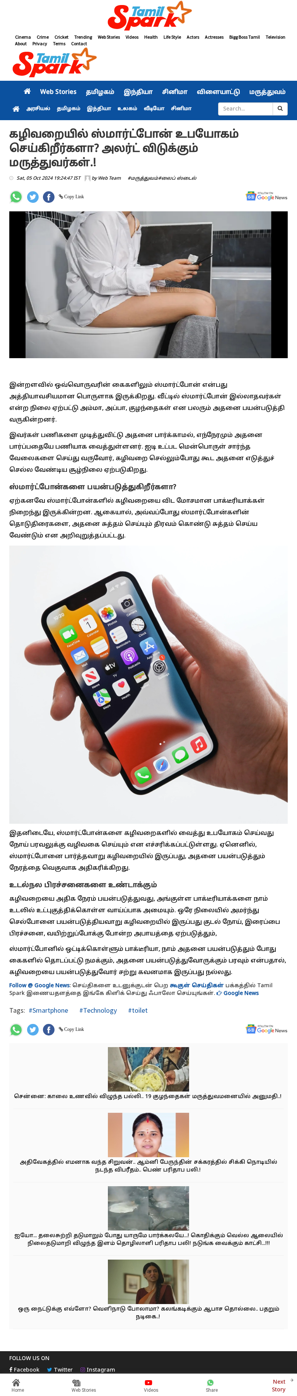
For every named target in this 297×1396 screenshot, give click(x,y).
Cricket (61, 37)
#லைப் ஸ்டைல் (177, 178)
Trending (83, 37)
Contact (79, 43)
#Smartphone (48, 1010)
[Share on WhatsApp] (16, 197)
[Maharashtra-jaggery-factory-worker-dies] (148, 1209)
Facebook (25, 1370)
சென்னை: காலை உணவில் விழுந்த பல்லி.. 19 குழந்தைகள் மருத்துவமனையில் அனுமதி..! (148, 1096)
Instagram (100, 1370)
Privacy (39, 43)
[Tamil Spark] (148, 17)
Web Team (109, 178)
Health (151, 37)
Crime (43, 37)
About (21, 43)
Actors (193, 37)
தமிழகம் (100, 92)
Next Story (278, 1386)
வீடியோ (154, 109)
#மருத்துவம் (143, 178)
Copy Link (73, 196)
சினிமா (175, 92)
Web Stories (109, 37)
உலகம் (127, 109)
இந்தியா (138, 92)
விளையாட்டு (218, 92)
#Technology (97, 1010)
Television (275, 37)
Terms (59, 43)
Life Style (172, 37)
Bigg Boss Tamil (244, 37)
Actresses (214, 37)
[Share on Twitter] (33, 197)
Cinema (23, 37)
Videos (132, 37)
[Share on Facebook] (49, 197)
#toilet (137, 1010)
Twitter (62, 1370)
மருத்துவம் (267, 92)
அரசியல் (38, 109)
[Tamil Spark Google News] (266, 196)
